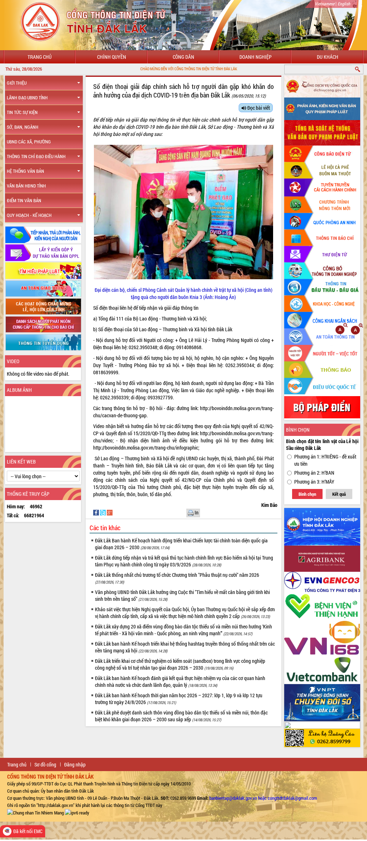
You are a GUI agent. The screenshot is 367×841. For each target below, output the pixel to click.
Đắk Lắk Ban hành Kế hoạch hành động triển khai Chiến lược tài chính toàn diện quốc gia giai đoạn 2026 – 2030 (181, 544)
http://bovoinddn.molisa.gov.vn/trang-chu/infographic (145, 447)
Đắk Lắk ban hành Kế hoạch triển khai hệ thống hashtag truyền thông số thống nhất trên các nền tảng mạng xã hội (185, 647)
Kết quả (339, 494)
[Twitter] (103, 512)
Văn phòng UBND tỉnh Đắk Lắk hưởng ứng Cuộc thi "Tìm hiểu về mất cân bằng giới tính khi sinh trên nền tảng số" (182, 595)
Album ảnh (19, 389)
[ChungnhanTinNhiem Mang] (35, 812)
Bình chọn (307, 494)
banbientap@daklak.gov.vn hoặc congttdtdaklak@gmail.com (263, 798)
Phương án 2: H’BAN (314, 472)
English (344, 3)
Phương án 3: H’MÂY (314, 481)
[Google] (110, 512)
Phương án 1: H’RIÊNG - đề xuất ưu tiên (325, 460)
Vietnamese (324, 3)
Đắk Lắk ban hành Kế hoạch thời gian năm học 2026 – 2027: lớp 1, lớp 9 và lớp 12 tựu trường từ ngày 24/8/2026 (178, 698)
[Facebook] (96, 512)
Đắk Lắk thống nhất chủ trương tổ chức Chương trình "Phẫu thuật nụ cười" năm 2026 (177, 578)
